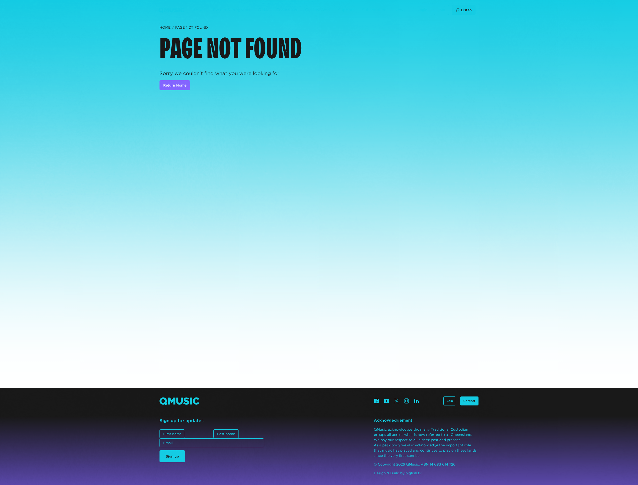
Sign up (172, 456)
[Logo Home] (171, 9)
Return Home (174, 85)
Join (441, 10)
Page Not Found (191, 27)
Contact (469, 401)
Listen (466, 10)
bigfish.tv (413, 473)
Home (165, 27)
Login (422, 10)
